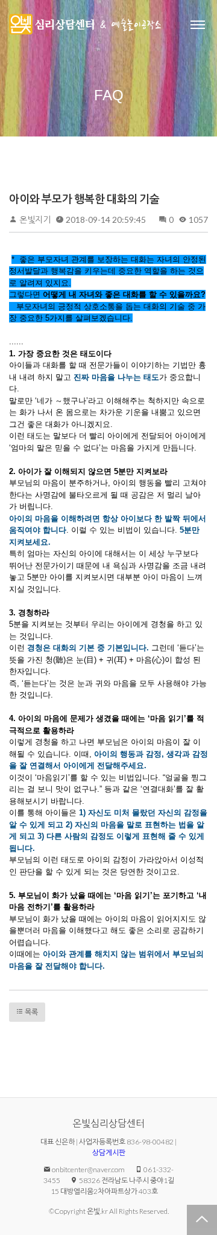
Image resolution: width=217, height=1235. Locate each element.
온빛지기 (35, 219)
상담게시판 (108, 1152)
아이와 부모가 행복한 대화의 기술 (84, 198)
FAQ (109, 95)
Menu (197, 24)
